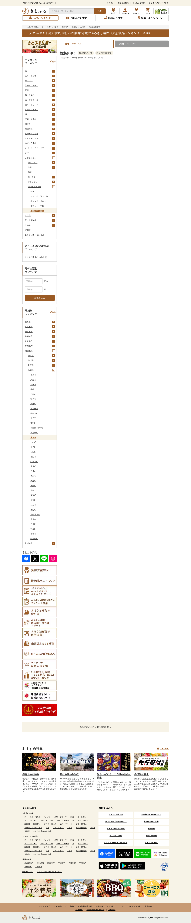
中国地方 (29, 346)
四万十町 (34, 433)
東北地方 (29, 327)
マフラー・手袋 (37, 206)
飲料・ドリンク (31, 105)
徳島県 (31, 356)
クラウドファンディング (159, 3)
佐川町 (33, 524)
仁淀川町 (34, 461)
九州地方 (29, 543)
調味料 (28, 124)
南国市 (33, 457)
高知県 (31, 370)
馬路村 (33, 380)
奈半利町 (34, 413)
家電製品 (29, 129)
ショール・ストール (39, 196)
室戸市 (33, 399)
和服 (30, 172)
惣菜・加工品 (30, 119)
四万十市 (34, 408)
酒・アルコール (31, 100)
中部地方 (29, 336)
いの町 (33, 442)
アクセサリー (33, 182)
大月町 (33, 466)
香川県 (31, 360)
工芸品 (28, 215)
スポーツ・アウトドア (34, 148)
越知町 (33, 500)
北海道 (28, 322)
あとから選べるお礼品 (34, 235)
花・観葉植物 (30, 220)
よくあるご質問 (139, 3)
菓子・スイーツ (31, 109)
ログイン (110, 3)
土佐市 (33, 418)
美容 (27, 153)
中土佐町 (34, 538)
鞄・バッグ (32, 162)
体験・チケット (31, 138)
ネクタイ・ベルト (38, 201)
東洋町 (33, 495)
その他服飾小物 (34, 186)
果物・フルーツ (31, 85)
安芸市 (33, 505)
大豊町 (33, 481)
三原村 (33, 471)
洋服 (30, 167)
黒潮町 (33, 404)
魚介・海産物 (30, 76)
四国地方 (29, 351)
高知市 (33, 490)
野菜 (27, 90)
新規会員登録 (123, 3)
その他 (28, 225)
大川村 (33, 437)
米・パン (29, 81)
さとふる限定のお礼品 (34, 257)
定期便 (28, 230)
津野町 (33, 423)
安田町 (33, 452)
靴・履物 (32, 177)
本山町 (33, 510)
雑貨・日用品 (30, 143)
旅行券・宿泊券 (31, 134)
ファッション (30, 158)
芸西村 (33, 384)
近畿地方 (29, 341)
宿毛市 (33, 534)
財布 (32, 191)
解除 (54, 61)
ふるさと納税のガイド (113, 11)
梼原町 (33, 529)
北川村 (33, 519)
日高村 (33, 394)
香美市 (33, 375)
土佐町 (33, 447)
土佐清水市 (35, 514)
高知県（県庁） (37, 428)
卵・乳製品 (29, 95)
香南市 (33, 476)
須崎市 (33, 389)
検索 (99, 11)
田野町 (33, 486)
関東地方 (29, 331)
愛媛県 (31, 365)
